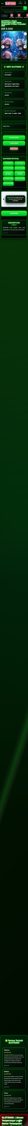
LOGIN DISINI (14, 143)
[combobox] (12, 8)
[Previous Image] (3, 47)
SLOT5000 (14, 213)
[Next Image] (25, 47)
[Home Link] (10, 3)
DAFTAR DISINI (14, 137)
